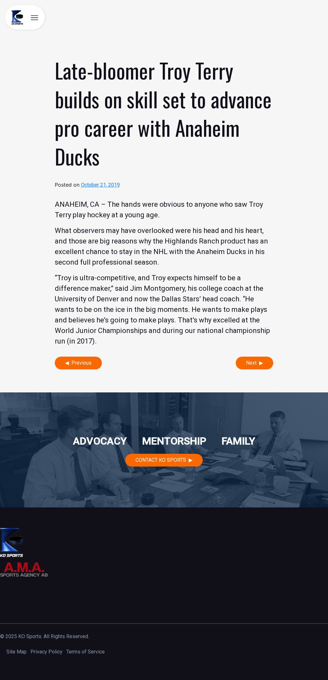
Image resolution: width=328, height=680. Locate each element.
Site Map (16, 652)
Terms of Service (85, 652)
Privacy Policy (46, 652)
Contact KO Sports (160, 460)
